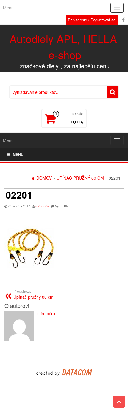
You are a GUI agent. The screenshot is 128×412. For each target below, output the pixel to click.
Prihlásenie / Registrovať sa (91, 20)
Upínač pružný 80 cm (33, 294)
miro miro (42, 206)
